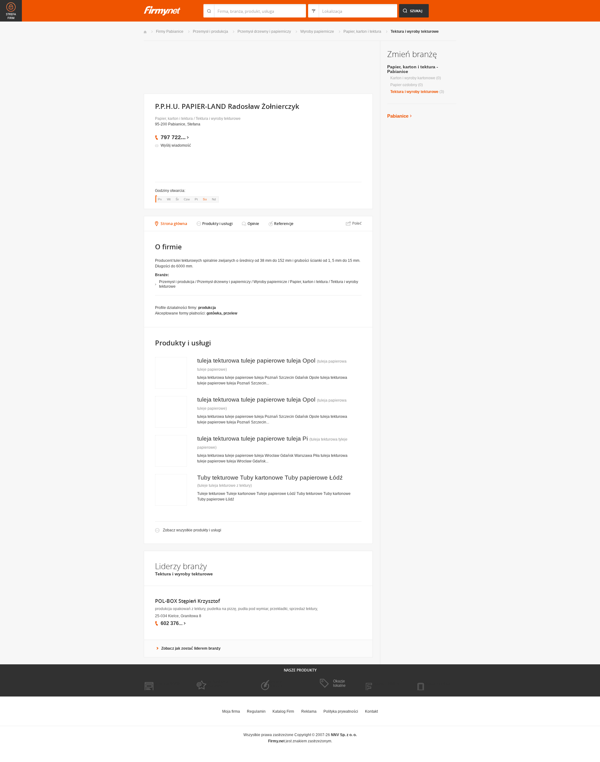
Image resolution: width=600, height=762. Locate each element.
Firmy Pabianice (169, 31)
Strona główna (174, 223)
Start (145, 32)
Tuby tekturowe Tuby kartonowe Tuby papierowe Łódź (270, 477)
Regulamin (256, 711)
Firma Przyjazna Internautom (215, 683)
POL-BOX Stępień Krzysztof (187, 601)
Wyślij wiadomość (176, 145)
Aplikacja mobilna (435, 683)
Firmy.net (162, 11)
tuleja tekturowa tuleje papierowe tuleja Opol (256, 360)
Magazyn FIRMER (384, 683)
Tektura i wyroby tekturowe (415, 31)
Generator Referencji (273, 683)
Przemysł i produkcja (210, 31)
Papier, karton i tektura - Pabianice (412, 69)
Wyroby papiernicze (317, 31)
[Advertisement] (258, 66)
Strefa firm (11, 16)
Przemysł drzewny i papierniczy (264, 31)
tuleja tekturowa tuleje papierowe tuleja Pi (252, 438)
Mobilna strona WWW (162, 683)
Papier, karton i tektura (362, 31)
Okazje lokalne (339, 683)
